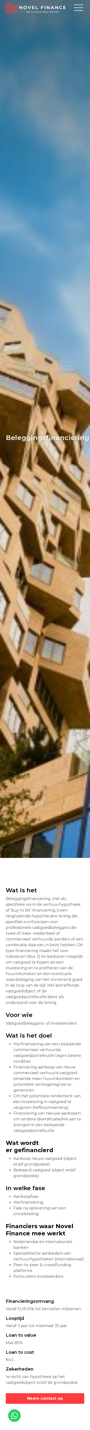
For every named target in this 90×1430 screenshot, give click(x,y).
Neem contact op (45, 1398)
